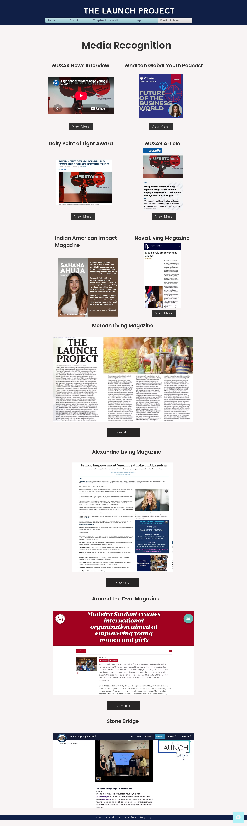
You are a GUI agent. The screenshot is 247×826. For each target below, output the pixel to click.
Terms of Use (130, 817)
